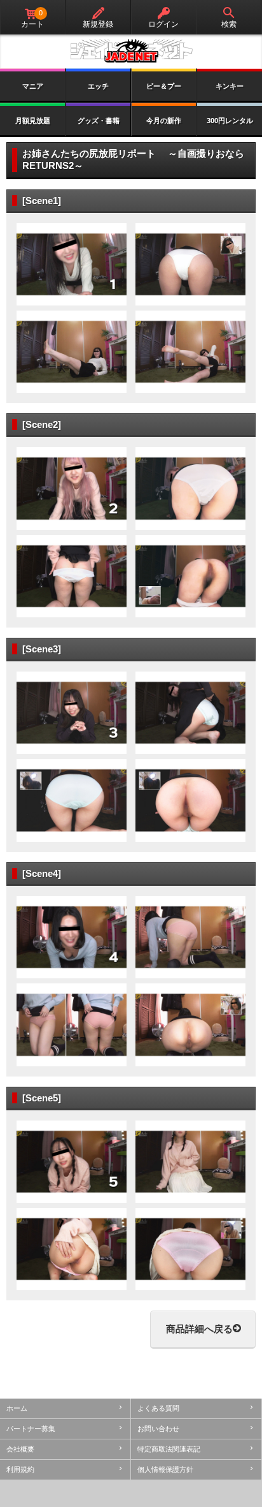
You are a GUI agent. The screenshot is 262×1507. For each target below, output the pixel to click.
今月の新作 (163, 120)
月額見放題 (32, 120)
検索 (229, 24)
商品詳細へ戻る (199, 1328)
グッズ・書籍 (99, 120)
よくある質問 (158, 1408)
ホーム (16, 1408)
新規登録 (98, 24)
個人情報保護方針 (165, 1469)
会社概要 (20, 1449)
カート (32, 19)
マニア (32, 86)
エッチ (98, 86)
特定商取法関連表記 (168, 1449)
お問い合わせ (158, 1428)
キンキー (230, 86)
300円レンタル (230, 120)
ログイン (163, 24)
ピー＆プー (163, 86)
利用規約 (20, 1469)
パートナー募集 (30, 1428)
